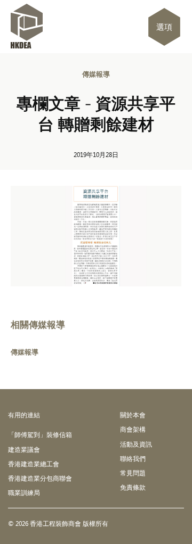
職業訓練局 (24, 492)
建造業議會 (24, 449)
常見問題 (133, 472)
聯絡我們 (133, 458)
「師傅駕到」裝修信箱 (40, 434)
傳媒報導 (96, 74)
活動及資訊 (136, 444)
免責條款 (133, 487)
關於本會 (133, 414)
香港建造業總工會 (33, 463)
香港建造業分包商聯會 (40, 478)
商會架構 (133, 429)
